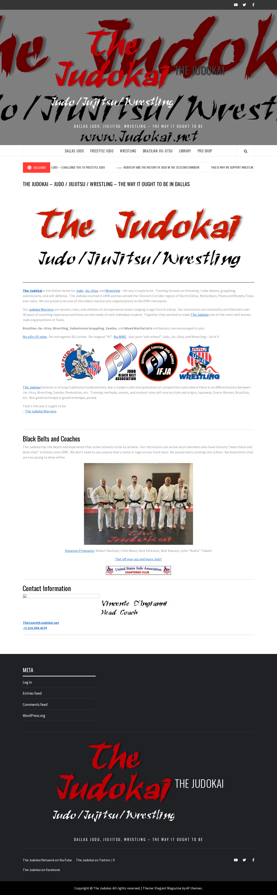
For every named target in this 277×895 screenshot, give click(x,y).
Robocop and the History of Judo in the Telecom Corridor (148, 167)
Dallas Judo (74, 150)
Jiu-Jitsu (91, 290)
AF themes (194, 888)
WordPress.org (34, 715)
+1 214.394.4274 (35, 628)
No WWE (120, 336)
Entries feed (32, 693)
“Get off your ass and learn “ (138, 559)
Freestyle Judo (101, 150)
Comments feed (35, 704)
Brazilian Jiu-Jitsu (158, 150)
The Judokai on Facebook (41, 870)
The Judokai (199, 70)
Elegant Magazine (168, 888)
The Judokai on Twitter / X (95, 860)
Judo (79, 290)
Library (185, 150)
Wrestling (128, 150)
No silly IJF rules (35, 336)
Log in (27, 682)
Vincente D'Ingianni (79, 550)
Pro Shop (205, 150)
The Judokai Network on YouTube (47, 860)
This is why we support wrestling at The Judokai (229, 167)
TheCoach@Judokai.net (41, 622)
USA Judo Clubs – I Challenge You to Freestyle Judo (57, 167)
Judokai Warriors (41, 309)
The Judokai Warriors (40, 411)
